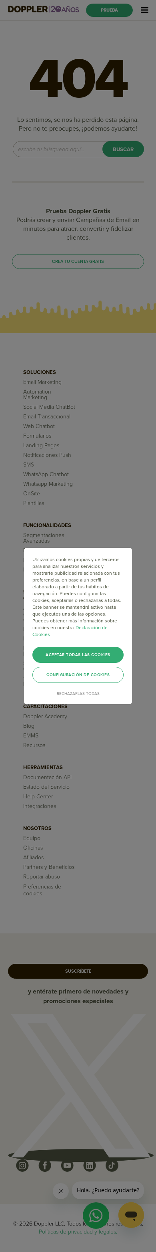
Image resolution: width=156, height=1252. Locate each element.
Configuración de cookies (78, 674)
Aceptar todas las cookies (78, 654)
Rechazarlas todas (78, 693)
